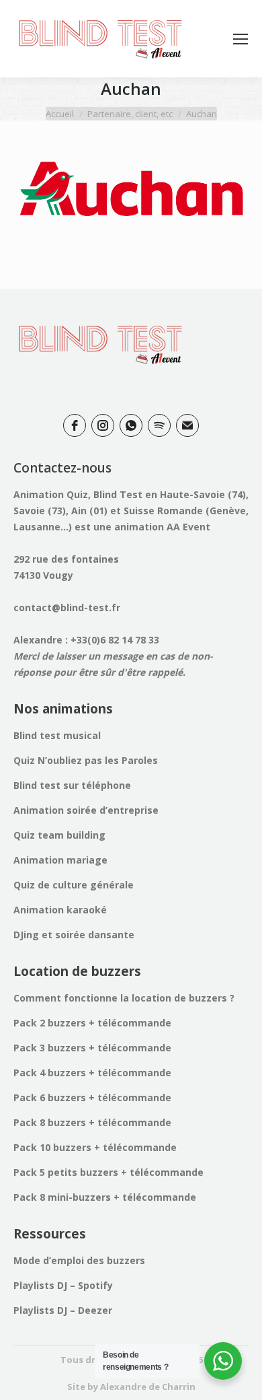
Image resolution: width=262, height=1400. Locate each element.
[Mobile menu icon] (240, 39)
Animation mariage (60, 859)
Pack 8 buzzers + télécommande (92, 1122)
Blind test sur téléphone (72, 785)
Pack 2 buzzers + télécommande (92, 1022)
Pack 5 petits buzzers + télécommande (108, 1172)
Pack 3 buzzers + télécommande (92, 1047)
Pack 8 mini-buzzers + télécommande (104, 1197)
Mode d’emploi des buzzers (79, 1260)
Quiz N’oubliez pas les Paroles (85, 760)
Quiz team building (59, 835)
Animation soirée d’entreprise (86, 810)
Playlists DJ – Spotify (63, 1285)
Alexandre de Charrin (147, 1386)
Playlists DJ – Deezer (62, 1310)
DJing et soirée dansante (73, 934)
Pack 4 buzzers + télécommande (92, 1072)
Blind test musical (57, 735)
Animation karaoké (60, 909)
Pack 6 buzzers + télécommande (92, 1097)
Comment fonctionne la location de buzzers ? (123, 997)
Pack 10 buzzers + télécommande (95, 1147)
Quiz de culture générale (73, 884)
